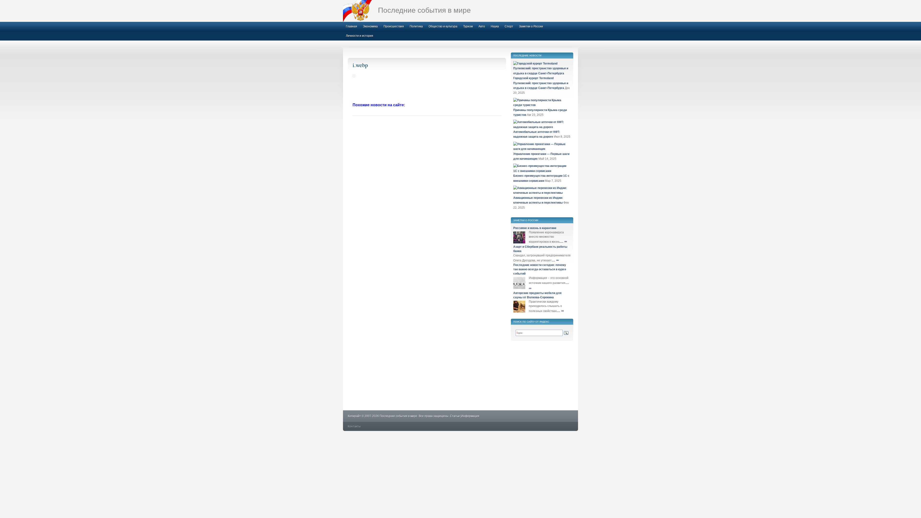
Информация (470, 416)
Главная (351, 26)
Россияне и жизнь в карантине (534, 228)
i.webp (360, 65)
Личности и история (359, 35)
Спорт (509, 26)
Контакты (354, 426)
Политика (416, 26)
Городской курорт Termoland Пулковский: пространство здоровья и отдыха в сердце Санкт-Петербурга (540, 83)
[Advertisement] (427, 90)
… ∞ (563, 241)
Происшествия (394, 26)
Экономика (370, 26)
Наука (495, 26)
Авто (481, 26)
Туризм (468, 26)
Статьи (455, 416)
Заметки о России (531, 26)
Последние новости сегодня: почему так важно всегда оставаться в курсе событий (539, 269)
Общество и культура (443, 26)
